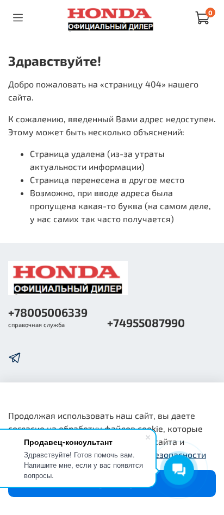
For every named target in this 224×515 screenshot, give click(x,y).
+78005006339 (48, 312)
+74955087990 (146, 322)
